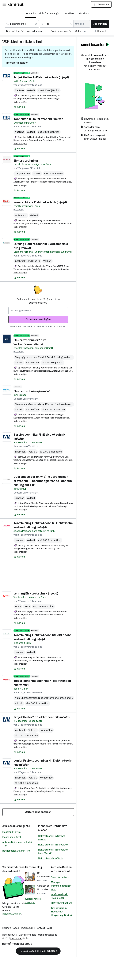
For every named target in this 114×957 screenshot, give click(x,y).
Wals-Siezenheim (73, 357)
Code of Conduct (47, 934)
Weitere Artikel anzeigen (33, 900)
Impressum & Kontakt (33, 928)
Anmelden (103, 4)
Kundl (18, 606)
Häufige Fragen (10, 928)
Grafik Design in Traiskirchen (59, 896)
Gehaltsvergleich (11, 914)
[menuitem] (16, 31)
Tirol (39, 41)
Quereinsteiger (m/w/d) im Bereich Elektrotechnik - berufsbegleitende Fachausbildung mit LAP (43, 481)
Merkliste (84, 13)
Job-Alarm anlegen (40, 319)
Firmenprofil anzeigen (16, 62)
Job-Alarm (69, 13)
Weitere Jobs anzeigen (38, 812)
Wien (31, 404)
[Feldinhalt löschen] (36, 24)
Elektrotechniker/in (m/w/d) (33, 391)
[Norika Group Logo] (17, 944)
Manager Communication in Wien (61, 886)
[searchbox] (38, 310)
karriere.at (63, 871)
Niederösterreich (65, 404)
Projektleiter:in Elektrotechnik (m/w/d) (41, 77)
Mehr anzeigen (20, 102)
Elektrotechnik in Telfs (50, 858)
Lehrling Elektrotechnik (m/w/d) (36, 593)
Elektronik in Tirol (11, 832)
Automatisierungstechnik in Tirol (17, 844)
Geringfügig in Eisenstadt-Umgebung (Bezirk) (61, 912)
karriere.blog (33, 867)
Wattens (19, 90)
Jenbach (19, 498)
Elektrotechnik (17, 41)
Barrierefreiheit (27, 934)
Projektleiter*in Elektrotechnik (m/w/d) (41, 717)
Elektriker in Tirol (11, 837)
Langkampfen (22, 173)
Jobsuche (30, 13)
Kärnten (50, 404)
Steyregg (20, 357)
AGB (49, 928)
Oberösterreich (29, 698)
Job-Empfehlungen (49, 13)
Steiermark (21, 404)
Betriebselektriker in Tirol (16, 850)
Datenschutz (9, 934)
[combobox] (22, 24)
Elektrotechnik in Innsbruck (53, 844)
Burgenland (65, 698)
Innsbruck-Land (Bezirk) (27, 261)
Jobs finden (100, 23)
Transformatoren (60, 877)
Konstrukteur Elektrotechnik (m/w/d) (40, 202)
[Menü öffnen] (4, 4)
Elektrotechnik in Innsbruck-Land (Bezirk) (53, 851)
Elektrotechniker (26, 160)
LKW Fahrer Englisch (61, 903)
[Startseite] (16, 4)
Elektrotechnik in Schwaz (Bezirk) (51, 838)
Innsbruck (32, 357)
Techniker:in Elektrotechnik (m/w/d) (39, 119)
